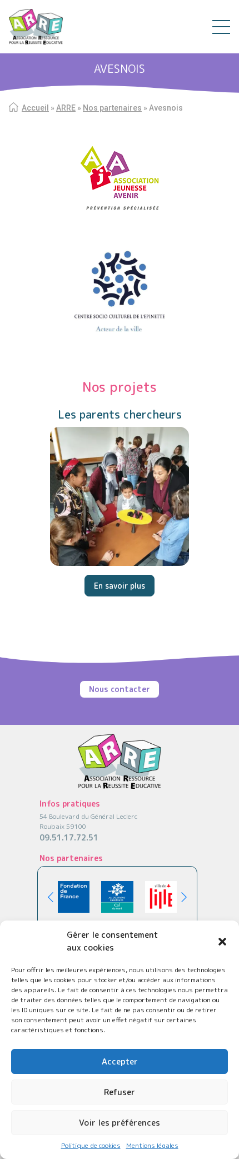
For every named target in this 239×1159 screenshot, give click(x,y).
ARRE (66, 107)
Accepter (120, 1061)
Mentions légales (152, 1145)
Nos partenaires (112, 107)
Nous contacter (119, 689)
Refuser (119, 1092)
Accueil (35, 107)
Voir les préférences (119, 1122)
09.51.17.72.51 (68, 837)
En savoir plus (119, 585)
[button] (222, 941)
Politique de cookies (91, 1145)
